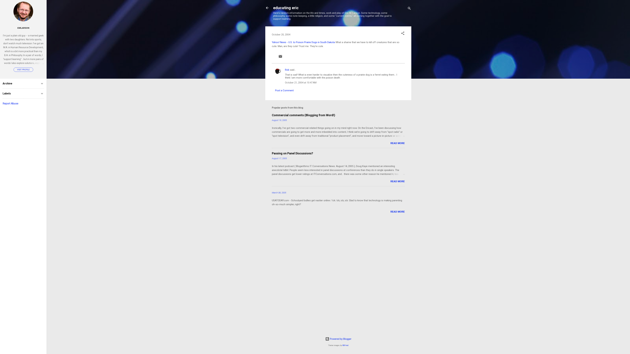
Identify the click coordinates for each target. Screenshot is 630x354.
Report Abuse (10, 103)
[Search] (409, 9)
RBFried (345, 345)
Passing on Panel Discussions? (292, 153)
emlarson (23, 28)
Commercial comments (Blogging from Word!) (303, 115)
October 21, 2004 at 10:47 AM (300, 82)
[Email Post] (280, 57)
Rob (287, 69)
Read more (397, 143)
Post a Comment (284, 90)
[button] (403, 33)
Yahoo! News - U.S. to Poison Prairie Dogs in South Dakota (303, 42)
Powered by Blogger (340, 338)
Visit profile (23, 70)
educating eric (286, 8)
